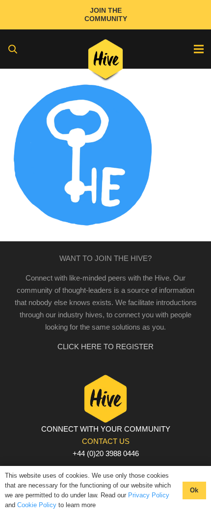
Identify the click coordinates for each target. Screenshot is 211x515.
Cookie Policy (36, 505)
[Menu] (199, 49)
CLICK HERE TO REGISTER (105, 346)
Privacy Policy (148, 495)
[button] (13, 49)
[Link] (105, 61)
